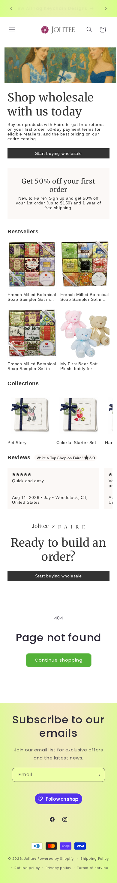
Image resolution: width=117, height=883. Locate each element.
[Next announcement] (105, 8)
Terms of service (92, 867)
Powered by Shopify (56, 858)
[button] (12, 29)
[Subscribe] (98, 775)
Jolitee (30, 858)
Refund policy (27, 867)
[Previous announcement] (11, 8)
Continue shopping (58, 660)
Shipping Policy (94, 858)
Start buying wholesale (58, 153)
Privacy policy (58, 867)
